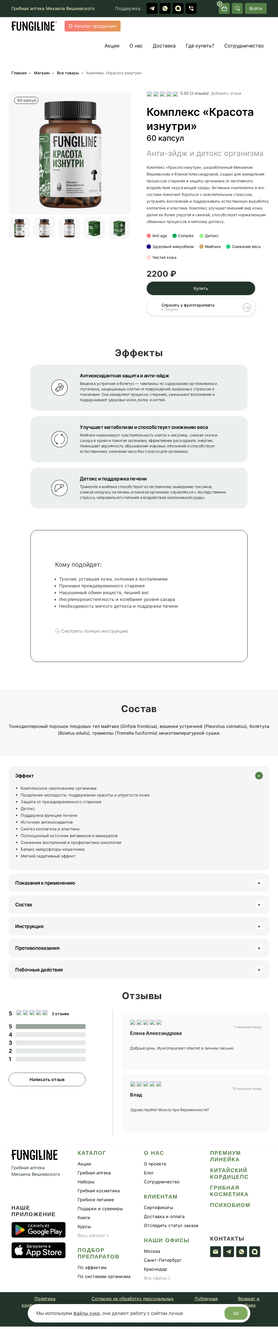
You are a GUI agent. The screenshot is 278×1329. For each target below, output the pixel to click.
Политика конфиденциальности (45, 1302)
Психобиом (230, 1205)
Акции (112, 46)
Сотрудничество (244, 46)
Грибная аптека (94, 1172)
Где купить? (200, 46)
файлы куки (86, 1313)
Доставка (164, 46)
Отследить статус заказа (171, 1225)
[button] (13, 153)
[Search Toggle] (237, 8)
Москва (152, 1251)
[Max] (178, 8)
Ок (236, 1313)
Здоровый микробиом (173, 246)
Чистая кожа (164, 257)
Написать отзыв (47, 1079)
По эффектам (92, 1267)
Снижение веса (246, 246)
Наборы (86, 1181)
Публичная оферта (206, 1302)
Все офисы (157, 1278)
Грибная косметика (99, 1190)
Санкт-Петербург (163, 1260)
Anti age (159, 235)
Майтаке (213, 246)
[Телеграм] (152, 8)
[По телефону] (191, 8)
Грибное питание (96, 1199)
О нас (136, 46)
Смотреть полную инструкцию (94, 631)
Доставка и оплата (164, 1216)
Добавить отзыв (226, 93)
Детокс (212, 235)
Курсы (84, 1226)
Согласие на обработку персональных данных (132, 1302)
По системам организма (104, 1276)
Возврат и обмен (249, 1302)
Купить (201, 288)
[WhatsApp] (165, 8)
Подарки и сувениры (100, 1208)
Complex (186, 235)
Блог (149, 1172)
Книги (84, 1217)
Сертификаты (158, 1207)
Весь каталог (93, 1235)
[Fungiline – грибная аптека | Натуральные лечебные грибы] (34, 26)
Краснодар (155, 1269)
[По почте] (215, 1251)
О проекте (155, 1164)
